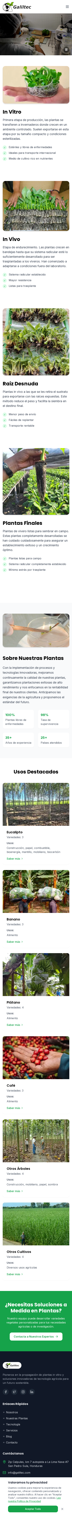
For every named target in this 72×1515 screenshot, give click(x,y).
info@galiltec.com (19, 1472)
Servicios (12, 1430)
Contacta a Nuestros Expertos (34, 1336)
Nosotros (12, 1412)
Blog (9, 1436)
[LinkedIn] (32, 1392)
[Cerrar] (62, 1509)
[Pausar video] (66, 50)
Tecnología (13, 1424)
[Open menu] (67, 7)
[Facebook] (6, 1392)
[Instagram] (23, 1392)
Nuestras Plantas (17, 1418)
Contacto (12, 1442)
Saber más (13, 858)
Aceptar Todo (33, 1508)
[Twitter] (14, 1392)
